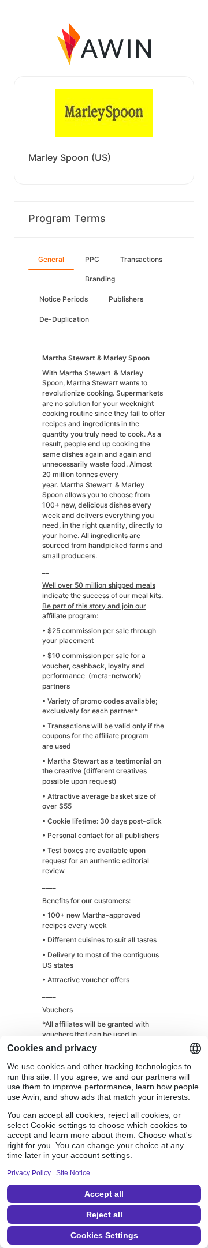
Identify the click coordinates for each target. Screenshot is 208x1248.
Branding (100, 279)
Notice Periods (63, 299)
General (51, 259)
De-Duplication (64, 319)
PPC (92, 259)
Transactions (141, 259)
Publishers (126, 299)
